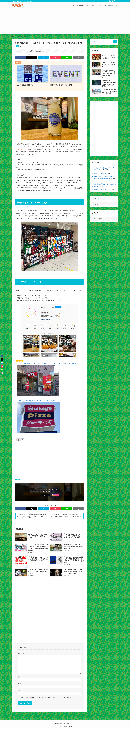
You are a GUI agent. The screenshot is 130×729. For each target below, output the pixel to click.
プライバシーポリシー (59, 723)
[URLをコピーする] (78, 57)
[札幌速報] (17, 5)
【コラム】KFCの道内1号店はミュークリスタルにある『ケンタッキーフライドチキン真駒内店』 (48, 364)
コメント (21, 653)
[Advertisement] (65, 21)
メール (19, 684)
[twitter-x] (110, 1)
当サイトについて (71, 723)
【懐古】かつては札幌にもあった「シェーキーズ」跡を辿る (36, 401)
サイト (19, 691)
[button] (20, 57)
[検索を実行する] (115, 41)
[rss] (114, 1)
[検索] (117, 1)
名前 (19, 677)
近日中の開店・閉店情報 (99, 173)
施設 (18, 46)
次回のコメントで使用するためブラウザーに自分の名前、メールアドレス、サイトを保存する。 (46, 697)
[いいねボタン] (18, 439)
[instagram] (112, 1)
